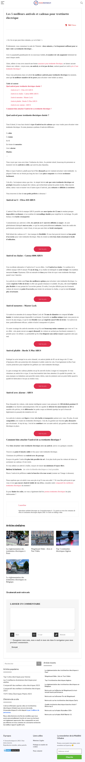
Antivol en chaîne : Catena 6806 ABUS (24, 94)
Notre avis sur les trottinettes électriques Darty (61, 700)
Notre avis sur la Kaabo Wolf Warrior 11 (58, 714)
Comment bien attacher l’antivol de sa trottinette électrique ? (29, 109)
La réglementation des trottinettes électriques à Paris (15, 551)
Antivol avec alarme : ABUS (21, 105)
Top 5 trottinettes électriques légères (63, 550)
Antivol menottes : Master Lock (22, 97)
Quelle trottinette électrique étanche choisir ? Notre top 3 (61, 705)
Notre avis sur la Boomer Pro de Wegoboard (60, 696)
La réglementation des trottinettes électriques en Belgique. (16, 579)
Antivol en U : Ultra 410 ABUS (22, 90)
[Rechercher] (38, 664)
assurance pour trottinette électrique (50, 63)
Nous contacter (37, 751)
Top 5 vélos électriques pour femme (16, 677)
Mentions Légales (38, 740)
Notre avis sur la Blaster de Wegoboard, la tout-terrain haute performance (61, 691)
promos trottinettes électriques (54, 492)
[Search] (81, 3)
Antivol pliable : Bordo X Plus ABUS (24, 101)
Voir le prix (42, 249)
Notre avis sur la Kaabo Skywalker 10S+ (58, 710)
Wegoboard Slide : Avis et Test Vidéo (58, 676)
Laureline (22, 505)
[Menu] (2, 3)
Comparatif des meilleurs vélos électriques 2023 (21, 685)
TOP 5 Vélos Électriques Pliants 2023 (17, 694)
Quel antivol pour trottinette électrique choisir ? (24, 86)
